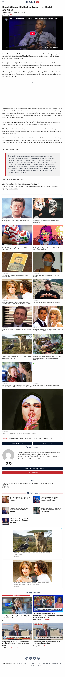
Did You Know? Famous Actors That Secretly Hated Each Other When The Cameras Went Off (17, 386)
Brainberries (5, 218)
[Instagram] (38, 658)
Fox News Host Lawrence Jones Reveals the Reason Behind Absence (19, 509)
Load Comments (32, 473)
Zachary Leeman (6, 12)
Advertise (32, 663)
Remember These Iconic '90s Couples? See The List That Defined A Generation (48, 330)
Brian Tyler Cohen (18, 179)
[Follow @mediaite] (30, 658)
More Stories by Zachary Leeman (32, 468)
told (10, 117)
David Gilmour (5, 647)
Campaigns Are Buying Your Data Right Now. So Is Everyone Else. (16, 617)
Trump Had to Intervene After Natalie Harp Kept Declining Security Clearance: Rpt (49, 499)
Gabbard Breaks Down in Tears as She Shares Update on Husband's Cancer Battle (51, 509)
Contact (40, 666)
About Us (19, 663)
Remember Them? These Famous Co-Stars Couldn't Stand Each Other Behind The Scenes (16, 303)
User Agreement (56, 663)
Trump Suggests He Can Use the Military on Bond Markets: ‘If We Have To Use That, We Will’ (16, 644)
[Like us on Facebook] (34, 658)
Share (5, 14)
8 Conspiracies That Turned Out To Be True (15, 220)
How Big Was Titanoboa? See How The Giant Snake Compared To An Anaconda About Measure (47, 358)
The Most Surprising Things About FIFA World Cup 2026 (16, 248)
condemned (44, 74)
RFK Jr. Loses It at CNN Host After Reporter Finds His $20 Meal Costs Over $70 (20, 499)
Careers (26, 663)
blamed (23, 67)
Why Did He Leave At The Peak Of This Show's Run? (16, 330)
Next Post (46, 443)
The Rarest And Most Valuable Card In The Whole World (15, 275)
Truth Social (48, 438)
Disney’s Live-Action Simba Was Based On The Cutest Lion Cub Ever (16, 357)
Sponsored (5, 620)
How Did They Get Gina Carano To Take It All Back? (47, 275)
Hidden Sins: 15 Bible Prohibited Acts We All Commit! (19, 433)
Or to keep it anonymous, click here (43, 483)
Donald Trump (38, 438)
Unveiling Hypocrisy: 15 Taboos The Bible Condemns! (46, 221)
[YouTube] (26, 658)
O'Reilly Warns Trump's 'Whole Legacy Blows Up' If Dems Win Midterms (19, 520)
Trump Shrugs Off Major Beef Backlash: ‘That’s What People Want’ (46, 643)
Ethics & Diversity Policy (29, 666)
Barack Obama (13, 438)
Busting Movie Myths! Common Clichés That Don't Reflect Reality (47, 248)
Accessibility (46, 663)
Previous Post (18, 443)
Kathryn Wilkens (37, 619)
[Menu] (4, 2)
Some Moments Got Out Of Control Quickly (46, 385)
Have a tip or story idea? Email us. (20, 483)
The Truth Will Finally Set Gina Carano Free (46, 302)
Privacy (39, 663)
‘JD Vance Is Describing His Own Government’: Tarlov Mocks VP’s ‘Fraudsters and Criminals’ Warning (48, 615)
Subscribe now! (13, 189)
